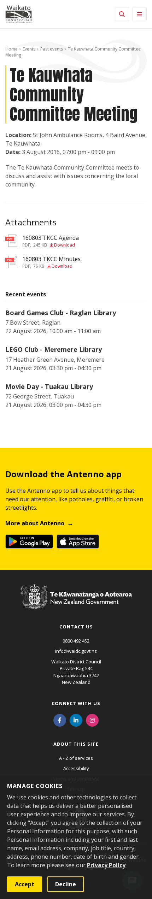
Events (29, 49)
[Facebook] (59, 720)
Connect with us (76, 703)
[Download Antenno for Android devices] (29, 541)
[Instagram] (92, 720)
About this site (76, 744)
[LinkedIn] (76, 720)
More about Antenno (34, 523)
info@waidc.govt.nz (76, 651)
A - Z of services (76, 758)
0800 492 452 (76, 641)
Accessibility (76, 768)
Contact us (76, 626)
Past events (51, 49)
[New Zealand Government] (76, 603)
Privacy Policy (106, 865)
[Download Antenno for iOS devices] (78, 541)
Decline (65, 884)
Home (11, 49)
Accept (24, 884)
